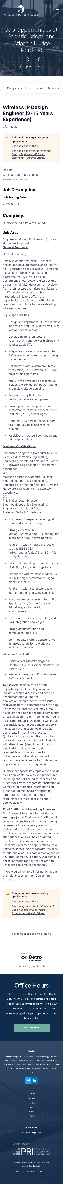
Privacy (41, 1171)
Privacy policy (23, 966)
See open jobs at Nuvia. (25, 145)
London (31, 1103)
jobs (27, 88)
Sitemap (30, 1171)
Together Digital (35, 1166)
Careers (19, 1171)
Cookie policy (40, 966)
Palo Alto (31, 1098)
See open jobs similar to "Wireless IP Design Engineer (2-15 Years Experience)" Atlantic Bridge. (33, 154)
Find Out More (31, 1027)
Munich (31, 1112)
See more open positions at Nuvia (31, 933)
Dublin (31, 1107)
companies (14, 88)
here (6, 720)
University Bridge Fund (31, 1133)
